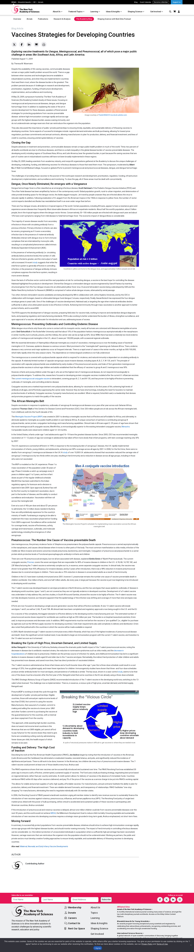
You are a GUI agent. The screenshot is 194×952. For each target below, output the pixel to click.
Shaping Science (135, 12)
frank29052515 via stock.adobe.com (113, 115)
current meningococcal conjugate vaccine (32, 379)
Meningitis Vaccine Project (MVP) (29, 417)
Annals (40, 2)
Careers (72, 918)
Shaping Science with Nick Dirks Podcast (114, 19)
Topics (94, 912)
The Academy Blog (84, 19)
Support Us (177, 2)
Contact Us (74, 923)
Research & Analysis (62, 19)
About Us (57, 12)
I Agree (98, 948)
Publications (43, 19)
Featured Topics (75, 12)
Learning (94, 12)
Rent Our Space (76, 928)
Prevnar (30, 562)
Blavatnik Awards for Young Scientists (133, 921)
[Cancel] (190, 945)
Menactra (126, 427)
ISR (34, 2)
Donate (72, 912)
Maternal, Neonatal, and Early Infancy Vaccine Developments (44, 846)
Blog (136, 2)
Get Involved (155, 12)
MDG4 (53, 813)
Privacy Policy (147, 944)
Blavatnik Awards (24, 2)
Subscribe (106, 899)
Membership (74, 907)
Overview (17, 19)
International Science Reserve (129, 933)
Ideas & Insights (113, 12)
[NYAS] (25, 10)
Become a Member (161, 2)
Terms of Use (162, 944)
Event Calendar (145, 2)
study (35, 262)
